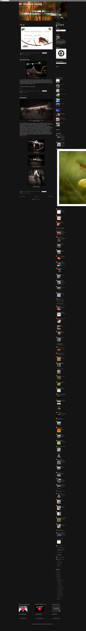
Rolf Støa (58, 249)
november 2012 (60, 586)
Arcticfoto (58, 453)
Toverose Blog (59, 466)
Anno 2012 (62, 500)
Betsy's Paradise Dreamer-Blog (60, 344)
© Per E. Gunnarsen (60, 557)
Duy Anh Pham (59, 493)
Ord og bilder (59, 499)
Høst (61, 244)
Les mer (21, 88)
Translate (63, 31)
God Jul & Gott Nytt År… (60, 530)
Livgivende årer (62, 84)
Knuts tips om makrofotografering (60, 237)
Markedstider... (23, 97)
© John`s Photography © (61, 532)
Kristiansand (26, 92)
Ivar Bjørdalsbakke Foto (61, 400)
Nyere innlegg (22, 196)
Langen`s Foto (59, 478)
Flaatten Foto (59, 268)
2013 (58, 577)
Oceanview (62, 467)
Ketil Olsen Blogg (60, 362)
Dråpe (62, 216)
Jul (25, 54)
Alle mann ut (59, 292)
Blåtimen (61, 98)
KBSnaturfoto (59, 356)
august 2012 (60, 589)
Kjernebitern (59, 274)
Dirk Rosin (59, 215)
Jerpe (62, 338)
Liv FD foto (59, 306)
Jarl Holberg (59, 412)
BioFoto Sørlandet (60, 280)
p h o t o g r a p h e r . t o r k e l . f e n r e (61, 539)
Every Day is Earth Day (60, 228)
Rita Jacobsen (59, 561)
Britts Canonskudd (60, 484)
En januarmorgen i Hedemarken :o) (63, 486)
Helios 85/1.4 (63, 275)
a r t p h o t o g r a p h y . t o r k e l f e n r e (61, 491)
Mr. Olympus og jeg (30, 4)
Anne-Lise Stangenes (60, 39)
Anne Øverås (59, 325)
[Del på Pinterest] (46, 53)
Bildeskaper (59, 421)
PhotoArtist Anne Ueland (61, 394)
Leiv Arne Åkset (59, 552)
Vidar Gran (59, 375)
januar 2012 (60, 596)
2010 (58, 599)
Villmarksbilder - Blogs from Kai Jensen (61, 550)
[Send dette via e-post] (42, 53)
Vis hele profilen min (59, 44)
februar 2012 (60, 594)
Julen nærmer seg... (25, 59)
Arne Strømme (59, 511)
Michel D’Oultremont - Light (61, 304)
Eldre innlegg (50, 196)
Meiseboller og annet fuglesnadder (63, 118)
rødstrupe (28, 54)
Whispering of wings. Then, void (63, 211)
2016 (58, 573)
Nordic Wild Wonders (60, 547)
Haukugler (62, 363)
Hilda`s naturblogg (60, 243)
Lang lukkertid (62, 103)
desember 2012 (60, 580)
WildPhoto (59, 565)
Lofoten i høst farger (60, 419)
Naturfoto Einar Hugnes (61, 142)
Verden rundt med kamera (61, 517)
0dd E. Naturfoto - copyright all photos (60, 460)
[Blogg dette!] (43, 53)
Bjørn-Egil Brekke (60, 440)
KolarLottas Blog (60, 148)
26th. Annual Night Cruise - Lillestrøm (63, 436)
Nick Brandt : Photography (59, 555)
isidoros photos (60, 331)
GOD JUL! (22, 25)
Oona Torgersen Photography (60, 428)
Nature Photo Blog (60, 303)
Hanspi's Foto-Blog (60, 312)
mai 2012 (59, 592)
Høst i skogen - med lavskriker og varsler (63, 462)
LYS (61, 370)
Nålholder (62, 222)
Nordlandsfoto (59, 418)
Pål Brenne (59, 472)
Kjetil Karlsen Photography (59, 209)
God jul (24, 54)
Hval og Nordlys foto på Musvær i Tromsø (63, 414)
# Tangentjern (63, 388)
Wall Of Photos (59, 434)
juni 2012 (59, 590)
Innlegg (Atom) (38, 199)
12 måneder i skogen (60, 337)
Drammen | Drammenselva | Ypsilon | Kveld (63, 534)
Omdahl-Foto (59, 563)
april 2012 (59, 593)
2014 (58, 576)
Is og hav (61, 79)
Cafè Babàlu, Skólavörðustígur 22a (62, 114)
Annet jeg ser (59, 286)
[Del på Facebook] (45, 53)
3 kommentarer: (38, 90)
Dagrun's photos (60, 545)
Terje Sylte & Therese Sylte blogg (60, 353)
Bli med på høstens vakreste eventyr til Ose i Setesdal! (63, 283)
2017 (58, 572)
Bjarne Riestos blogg (60, 262)
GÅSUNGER (63, 376)
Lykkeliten (59, 406)
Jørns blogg (59, 505)
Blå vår (61, 108)
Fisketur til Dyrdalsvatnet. (60, 354)
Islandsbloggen (59, 230)
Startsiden (36, 196)
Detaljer (61, 89)
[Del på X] (44, 53)
